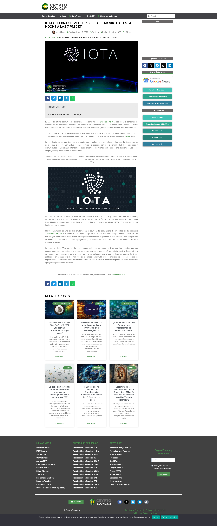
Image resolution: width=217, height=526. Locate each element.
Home (47, 37)
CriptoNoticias (48, 16)
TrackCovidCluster (53, 234)
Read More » (59, 357)
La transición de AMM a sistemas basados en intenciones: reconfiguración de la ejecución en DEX (59, 392)
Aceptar (156, 517)
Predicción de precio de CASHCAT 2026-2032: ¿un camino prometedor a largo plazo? (59, 327)
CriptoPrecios (76, 16)
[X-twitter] (151, 65)
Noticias (62, 16)
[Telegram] (157, 65)
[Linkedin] (170, 65)
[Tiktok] (163, 65)
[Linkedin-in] (139, 502)
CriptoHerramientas (108, 16)
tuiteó (127, 136)
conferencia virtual (106, 122)
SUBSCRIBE (163, 474)
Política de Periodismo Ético (145, 513)
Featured (55, 37)
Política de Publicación (155, 510)
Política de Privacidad (134, 510)
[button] (47, 98)
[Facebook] (145, 65)
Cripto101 (91, 16)
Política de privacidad (169, 517)
